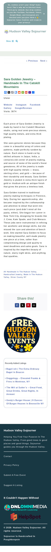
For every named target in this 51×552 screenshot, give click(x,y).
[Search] (18, 41)
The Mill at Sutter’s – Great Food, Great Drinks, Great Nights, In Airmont (24, 391)
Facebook (36, 105)
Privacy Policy (11, 465)
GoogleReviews (25, 108)
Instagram (22, 105)
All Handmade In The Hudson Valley (20, 272)
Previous (33, 61)
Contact (8, 456)
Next (42, 61)
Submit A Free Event (15, 475)
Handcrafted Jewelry (13, 274)
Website (9, 105)
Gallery (9, 108)
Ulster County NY (18, 277)
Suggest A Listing (13, 485)
